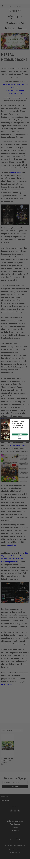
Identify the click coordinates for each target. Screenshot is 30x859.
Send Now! (20, 434)
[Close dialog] (28, 420)
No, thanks (19, 438)
